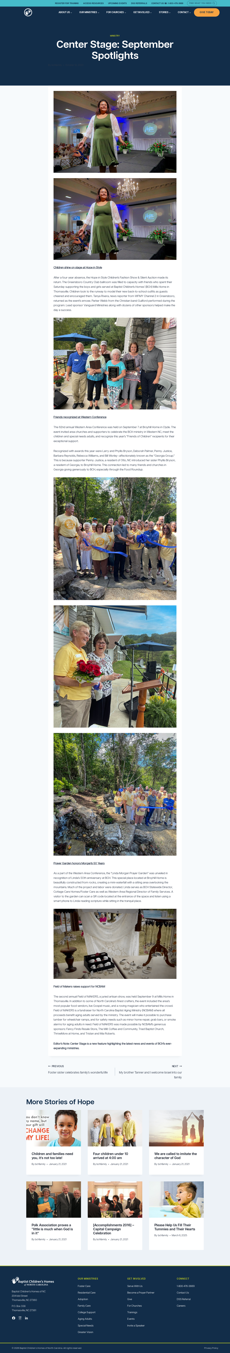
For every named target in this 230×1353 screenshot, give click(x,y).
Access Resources (93, 3)
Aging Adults (85, 1319)
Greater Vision (85, 1332)
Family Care (84, 1305)
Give (129, 1299)
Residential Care (86, 1292)
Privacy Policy (211, 1348)
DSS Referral (184, 1299)
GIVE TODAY (207, 12)
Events (131, 1319)
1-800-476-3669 (186, 1286)
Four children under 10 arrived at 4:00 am (110, 1156)
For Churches (134, 1305)
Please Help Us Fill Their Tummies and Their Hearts (174, 1227)
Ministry (115, 35)
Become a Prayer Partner (140, 1292)
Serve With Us (134, 1286)
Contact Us (183, 1292)
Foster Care (84, 1286)
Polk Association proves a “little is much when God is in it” (52, 1229)
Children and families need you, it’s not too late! (52, 1156)
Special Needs (85, 1325)
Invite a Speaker (136, 1325)
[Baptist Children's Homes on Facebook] (13, 1318)
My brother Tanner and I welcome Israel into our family (150, 1072)
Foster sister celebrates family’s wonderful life (78, 1069)
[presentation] (53, 1128)
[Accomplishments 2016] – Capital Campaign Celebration (113, 1229)
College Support (86, 1312)
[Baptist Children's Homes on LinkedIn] (26, 1318)
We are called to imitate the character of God (175, 1156)
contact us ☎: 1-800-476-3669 (167, 3)
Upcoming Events (117, 3)
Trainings (132, 1312)
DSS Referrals (139, 3)
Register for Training (67, 3)
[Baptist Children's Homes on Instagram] (20, 1318)
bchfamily (57, 65)
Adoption (83, 1299)
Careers (181, 1305)
